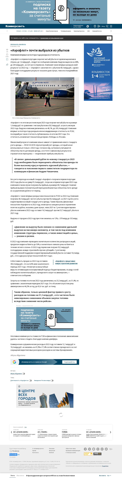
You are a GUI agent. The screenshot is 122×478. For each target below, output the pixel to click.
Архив (34, 450)
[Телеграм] (85, 449)
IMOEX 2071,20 (38, 31)
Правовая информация (73, 450)
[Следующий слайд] (110, 432)
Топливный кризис (66, 31)
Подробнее (105, 466)
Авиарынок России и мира (42, 380)
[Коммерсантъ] (15, 26)
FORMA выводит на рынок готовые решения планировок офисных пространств (71, 435)
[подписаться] (24, 374)
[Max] (106, 449)
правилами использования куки (51, 38)
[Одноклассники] (97, 449)
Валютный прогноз (79, 31)
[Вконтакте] (89, 449)
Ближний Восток (97, 31)
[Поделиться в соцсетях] (7, 64)
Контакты (35, 452)
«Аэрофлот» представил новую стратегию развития (66, 262)
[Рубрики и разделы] (111, 26)
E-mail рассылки (71, 452)
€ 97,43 (24, 31)
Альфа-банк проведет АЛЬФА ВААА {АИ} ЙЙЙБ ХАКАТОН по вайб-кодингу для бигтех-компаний (97, 435)
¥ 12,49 (30, 31)
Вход (103, 26)
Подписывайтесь (69, 362)
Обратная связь (71, 448)
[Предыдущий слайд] (11, 432)
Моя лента (20, 475)
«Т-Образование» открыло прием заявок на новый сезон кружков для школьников (48, 435)
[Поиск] (107, 26)
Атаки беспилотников (52, 31)
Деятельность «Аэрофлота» (18, 44)
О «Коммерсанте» (38, 448)
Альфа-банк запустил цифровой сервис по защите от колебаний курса (24, 435)
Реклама (51, 448)
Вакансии (52, 450)
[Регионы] (95, 26)
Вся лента (102, 475)
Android (51, 452)
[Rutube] (102, 449)
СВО (88, 31)
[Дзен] (93, 449)
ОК (109, 38)
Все (25, 427)
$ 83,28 (18, 31)
